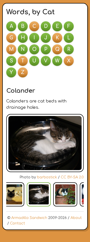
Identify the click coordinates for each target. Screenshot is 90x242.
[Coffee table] (12, 194)
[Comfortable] (65, 194)
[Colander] (39, 194)
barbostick (47, 177)
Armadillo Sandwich (29, 218)
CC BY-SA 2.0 (72, 177)
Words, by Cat (30, 12)
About (76, 218)
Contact (17, 223)
